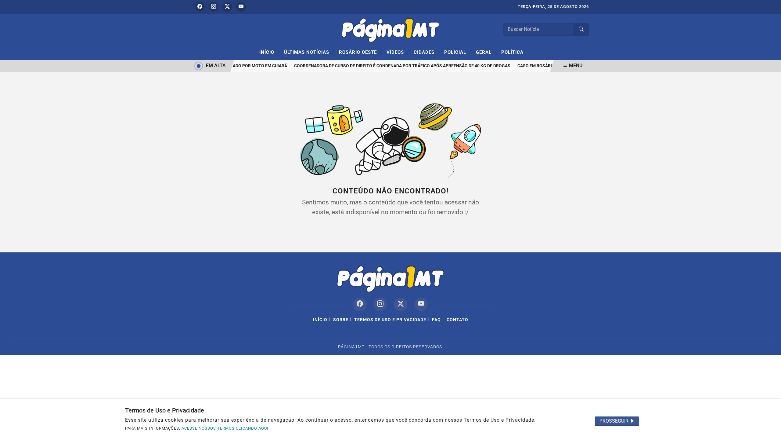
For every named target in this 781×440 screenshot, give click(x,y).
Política (512, 52)
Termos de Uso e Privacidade (390, 319)
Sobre (340, 319)
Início (269, 52)
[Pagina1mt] (390, 29)
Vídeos (398, 52)
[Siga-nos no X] (401, 304)
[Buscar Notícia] (581, 29)
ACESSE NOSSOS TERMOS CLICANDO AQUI (225, 428)
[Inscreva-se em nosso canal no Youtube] (421, 304)
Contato (457, 319)
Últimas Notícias (309, 52)
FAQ (436, 319)
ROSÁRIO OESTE (360, 52)
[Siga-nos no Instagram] (380, 304)
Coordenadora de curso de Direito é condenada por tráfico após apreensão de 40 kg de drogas (399, 65)
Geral (486, 52)
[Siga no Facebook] (200, 7)
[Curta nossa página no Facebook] (360, 304)
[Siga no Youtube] (241, 7)
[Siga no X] (227, 7)
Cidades (427, 52)
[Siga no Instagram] (213, 7)
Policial (457, 52)
